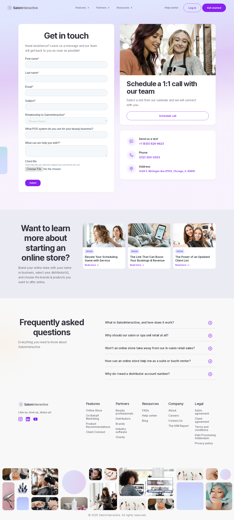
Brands (120, 423)
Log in (192, 7)
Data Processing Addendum (205, 436)
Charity (120, 437)
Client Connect (95, 431)
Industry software (121, 430)
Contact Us (175, 420)
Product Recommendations (98, 425)
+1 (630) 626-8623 (151, 143)
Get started (214, 7)
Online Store (94, 410)
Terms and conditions (201, 428)
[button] (82, 7)
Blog (145, 420)
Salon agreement (202, 412)
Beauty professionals (124, 412)
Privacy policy (204, 443)
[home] (22, 7)
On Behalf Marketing (92, 417)
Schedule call (167, 115)
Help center (171, 7)
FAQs (145, 410)
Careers (173, 415)
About (172, 410)
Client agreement (202, 420)
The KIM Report (178, 425)
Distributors (123, 418)
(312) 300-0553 (149, 157)
